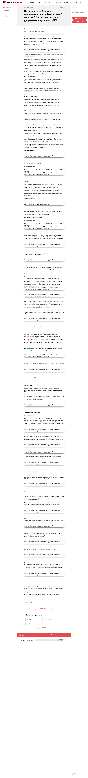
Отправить (44, 627)
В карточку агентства (44, 608)
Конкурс (40, 2)
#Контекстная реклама (28, 7)
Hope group (6, 10)
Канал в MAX (81, 18)
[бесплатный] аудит (30, 336)
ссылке (45, 80)
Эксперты (82, 2)
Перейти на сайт (29, 602)
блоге (41, 214)
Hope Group (42, 54)
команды (30, 592)
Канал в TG (80, 21)
